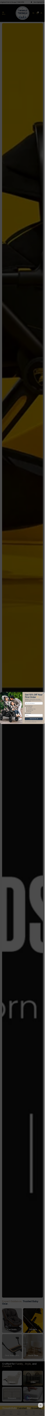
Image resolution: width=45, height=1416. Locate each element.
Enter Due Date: (27, 713)
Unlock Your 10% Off (33, 718)
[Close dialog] (42, 693)
